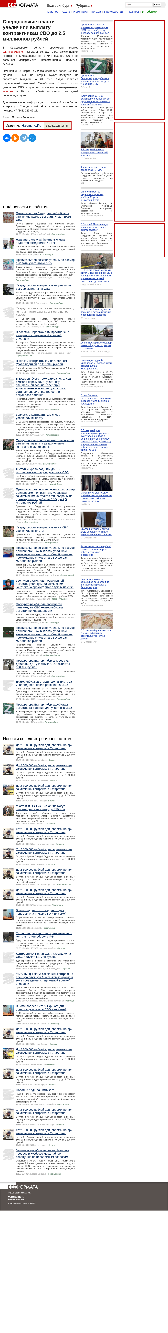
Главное (52, 11)
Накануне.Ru (31, 125)
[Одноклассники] (15, 138)
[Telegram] (24, 138)
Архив (66, 11)
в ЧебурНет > (151, 11)
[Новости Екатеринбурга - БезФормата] (19, 4)
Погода (96, 11)
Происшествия (114, 11)
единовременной (13, 51)
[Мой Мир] (32, 138)
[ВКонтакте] (7, 138)
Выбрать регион (16, 1199)
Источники (80, 11)
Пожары (133, 11)
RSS (33, 1203)
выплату (8, 91)
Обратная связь (16, 1197)
